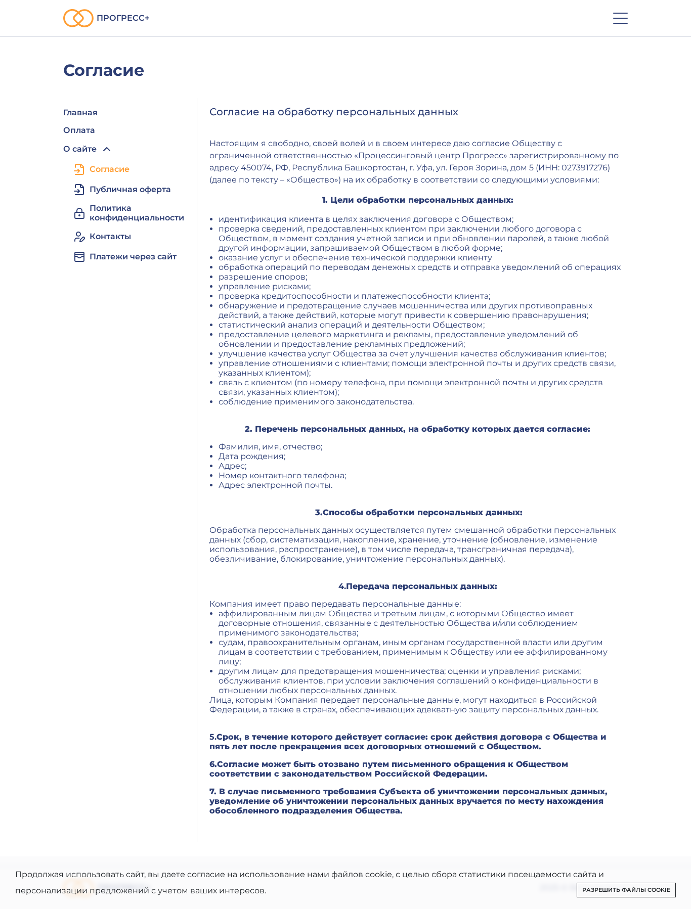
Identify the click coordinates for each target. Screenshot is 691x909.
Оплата (79, 130)
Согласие (109, 169)
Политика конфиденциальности (137, 212)
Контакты (110, 236)
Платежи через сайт (133, 256)
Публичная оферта (130, 189)
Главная (80, 112)
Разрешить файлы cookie (626, 889)
